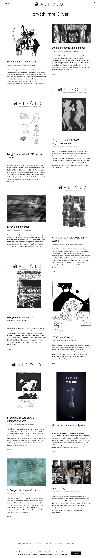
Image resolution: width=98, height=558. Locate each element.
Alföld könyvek (59, 543)
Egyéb (63, 244)
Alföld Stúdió (38, 543)
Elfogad (76, 553)
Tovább (9, 88)
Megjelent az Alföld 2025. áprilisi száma (69, 239)
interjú (58, 51)
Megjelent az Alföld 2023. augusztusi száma (21, 319)
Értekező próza (15, 493)
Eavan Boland (27, 230)
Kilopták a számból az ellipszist (68, 425)
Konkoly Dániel (29, 493)
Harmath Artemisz (75, 491)
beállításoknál (46, 554)
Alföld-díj (48, 543)
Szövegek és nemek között (22, 490)
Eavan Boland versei (18, 226)
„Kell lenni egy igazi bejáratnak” (69, 47)
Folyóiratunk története (73, 543)
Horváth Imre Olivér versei (21, 61)
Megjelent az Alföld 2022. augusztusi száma (21, 419)
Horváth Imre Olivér (29, 65)
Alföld (9, 65)
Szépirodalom (15, 65)
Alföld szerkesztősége (71, 51)
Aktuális (54, 146)
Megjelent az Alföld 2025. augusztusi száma (66, 142)
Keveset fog (58, 488)
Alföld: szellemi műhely (24, 543)
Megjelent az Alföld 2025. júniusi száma (24, 156)
